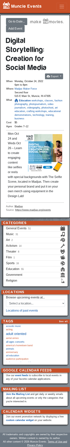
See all (63, 321)
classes (49, 100)
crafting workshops (37, 111)
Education (25, 100)
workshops (37, 100)
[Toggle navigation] (62, 6)
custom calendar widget (20, 420)
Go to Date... (16, 21)
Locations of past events (22, 310)
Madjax (19, 206)
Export (54, 76)
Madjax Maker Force (26, 88)
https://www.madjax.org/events (33, 210)
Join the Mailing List (18, 394)
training (50, 115)
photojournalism (37, 104)
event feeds (21, 375)
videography (33, 107)
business (19, 118)
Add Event (15, 28)
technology (38, 115)
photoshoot (47, 107)
